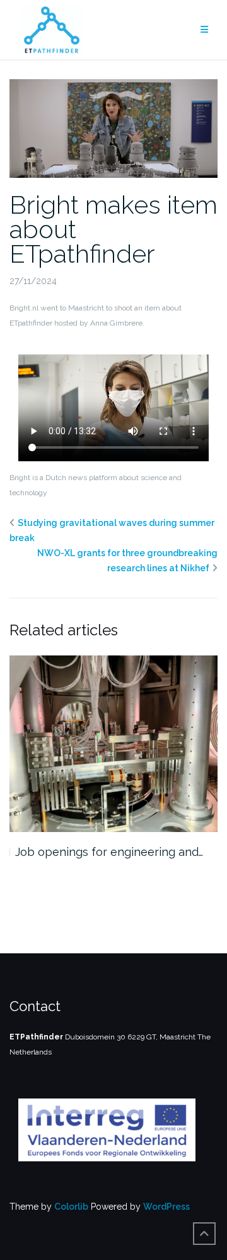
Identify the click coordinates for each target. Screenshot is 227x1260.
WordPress (166, 1207)
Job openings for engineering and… (109, 851)
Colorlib (71, 1207)
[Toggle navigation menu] (204, 30)
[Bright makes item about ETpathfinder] (113, 128)
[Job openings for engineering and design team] (113, 743)
